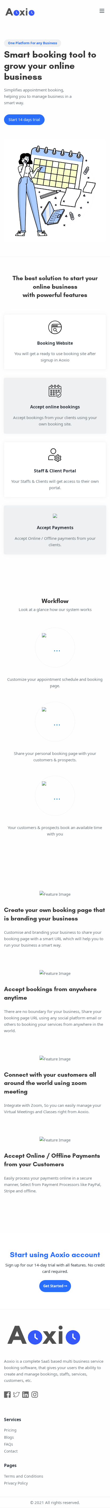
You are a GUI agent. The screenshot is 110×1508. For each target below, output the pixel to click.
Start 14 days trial (24, 119)
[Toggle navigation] (102, 12)
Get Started (53, 1286)
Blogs (9, 1437)
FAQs (8, 1444)
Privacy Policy (16, 1483)
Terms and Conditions (23, 1476)
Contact (11, 1451)
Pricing (10, 1430)
